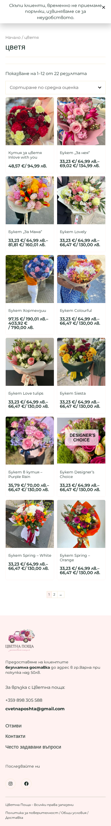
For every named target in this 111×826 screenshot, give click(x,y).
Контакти (15, 736)
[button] (104, 7)
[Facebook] (26, 784)
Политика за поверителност (32, 813)
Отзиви (13, 726)
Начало (13, 37)
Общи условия (73, 813)
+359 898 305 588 (23, 700)
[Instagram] (10, 784)
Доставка (14, 818)
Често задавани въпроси (33, 747)
